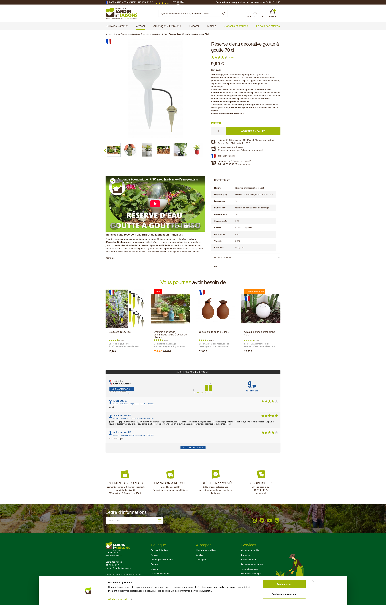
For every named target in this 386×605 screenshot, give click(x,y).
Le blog (199, 555)
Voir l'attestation (121, 389)
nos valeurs (145, 2)
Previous (105, 150)
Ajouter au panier (125, 358)
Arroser (154, 555)
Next (205, 150)
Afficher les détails (118, 599)
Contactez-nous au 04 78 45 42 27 (263, 2)
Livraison (245, 555)
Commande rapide (250, 550)
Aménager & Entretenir (162, 559)
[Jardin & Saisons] (121, 13)
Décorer (154, 564)
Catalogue (201, 559)
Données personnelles (252, 564)
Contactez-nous (248, 559)
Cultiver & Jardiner (159, 550)
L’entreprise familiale (206, 550)
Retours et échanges (251, 573)
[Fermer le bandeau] (313, 581)
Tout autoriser (284, 584)
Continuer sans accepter (284, 594)
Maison (154, 569)
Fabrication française (122, 2)
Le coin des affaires (160, 573)
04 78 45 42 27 (261, 490)
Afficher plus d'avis (193, 448)
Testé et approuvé (249, 569)
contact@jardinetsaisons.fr (118, 568)
